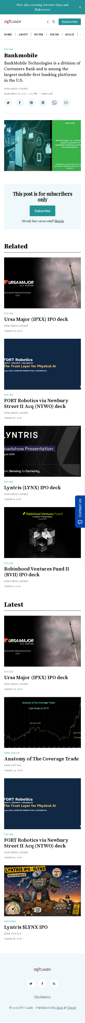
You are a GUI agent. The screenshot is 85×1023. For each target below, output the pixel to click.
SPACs (69, 34)
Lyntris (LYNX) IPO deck (32, 488)
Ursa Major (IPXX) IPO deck (36, 319)
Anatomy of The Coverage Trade (41, 759)
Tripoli (71, 1008)
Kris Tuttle (12, 765)
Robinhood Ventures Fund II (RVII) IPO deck (36, 572)
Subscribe (70, 21)
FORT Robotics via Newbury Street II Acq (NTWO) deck (36, 404)
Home (8, 34)
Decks (54, 34)
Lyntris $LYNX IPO (26, 927)
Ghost (59, 1008)
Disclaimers (42, 997)
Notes (38, 34)
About (23, 34)
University (12, 752)
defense (10, 921)
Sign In (59, 221)
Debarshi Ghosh (16, 88)
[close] (80, 7)
